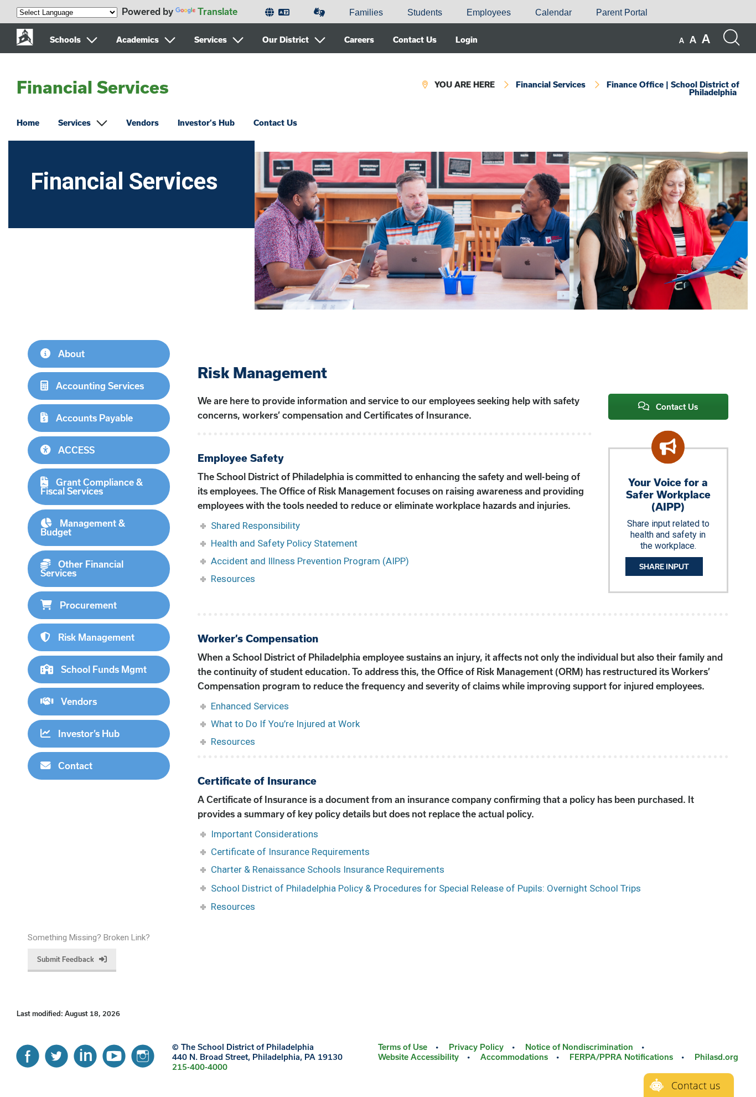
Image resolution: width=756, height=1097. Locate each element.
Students (424, 12)
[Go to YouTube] (114, 1053)
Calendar (553, 12)
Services (210, 39)
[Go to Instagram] (143, 1053)
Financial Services (93, 87)
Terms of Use (402, 1047)
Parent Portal (622, 12)
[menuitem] (277, 13)
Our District (285, 39)
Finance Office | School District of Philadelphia (673, 88)
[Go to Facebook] (28, 1053)
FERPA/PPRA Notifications (621, 1057)
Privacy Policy (476, 1047)
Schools (65, 39)
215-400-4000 (199, 1067)
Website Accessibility (418, 1057)
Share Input (664, 566)
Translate (217, 11)
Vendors (142, 122)
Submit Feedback (65, 959)
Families (366, 12)
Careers (359, 39)
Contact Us (415, 39)
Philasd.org (716, 1057)
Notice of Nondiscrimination (579, 1047)
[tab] (99, 354)
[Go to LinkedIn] (85, 1053)
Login (466, 39)
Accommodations (514, 1057)
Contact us (695, 1085)
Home (28, 122)
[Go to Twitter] (56, 1053)
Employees (489, 12)
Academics (137, 39)
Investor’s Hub (206, 122)
